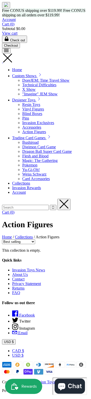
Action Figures (34, 132)
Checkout (11, 45)
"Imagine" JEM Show (40, 94)
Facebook (26, 315)
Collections (21, 183)
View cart (9, 33)
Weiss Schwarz (34, 174)
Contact (18, 279)
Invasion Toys (43, 382)
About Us (20, 274)
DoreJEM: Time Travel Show (46, 80)
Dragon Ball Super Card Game (47, 151)
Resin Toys (31, 104)
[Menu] (6, 50)
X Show (29, 89)
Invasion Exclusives (38, 123)
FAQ (16, 293)
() (8, 24)
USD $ (9, 342)
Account (9, 19)
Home (17, 70)
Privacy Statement (26, 283)
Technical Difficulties (39, 85)
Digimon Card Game (39, 147)
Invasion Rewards (26, 188)
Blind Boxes (32, 113)
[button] (39, 76)
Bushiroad (30, 142)
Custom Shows (24, 76)
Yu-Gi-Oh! (31, 169)
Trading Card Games (29, 138)
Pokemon (29, 165)
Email (22, 333)
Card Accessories (36, 179)
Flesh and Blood (35, 156)
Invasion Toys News (28, 270)
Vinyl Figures (33, 109)
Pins (25, 118)
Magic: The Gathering (40, 160)
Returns (18, 288)
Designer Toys (24, 100)
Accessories (31, 127)
